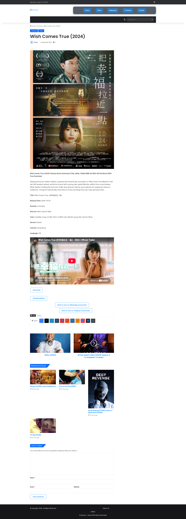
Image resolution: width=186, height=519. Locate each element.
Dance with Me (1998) (67, 386)
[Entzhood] (34, 10)
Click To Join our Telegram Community (75, 311)
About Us (106, 508)
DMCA (93, 512)
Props (36, 42)
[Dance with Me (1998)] (72, 377)
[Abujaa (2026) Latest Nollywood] (43, 377)
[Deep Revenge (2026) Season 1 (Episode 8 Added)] (101, 389)
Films (99, 10)
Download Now (39, 298)
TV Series (128, 10)
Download (36, 290)
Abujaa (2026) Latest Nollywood (43, 386)
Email (32, 487)
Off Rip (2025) (35, 435)
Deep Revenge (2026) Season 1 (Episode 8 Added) (100, 411)
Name (32, 478)
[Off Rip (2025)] (43, 425)
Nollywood (112, 10)
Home (87, 10)
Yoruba (141, 10)
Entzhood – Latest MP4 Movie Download (93, 515)
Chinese (39, 26)
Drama (39, 315)
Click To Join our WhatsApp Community (72, 305)
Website (76, 487)
